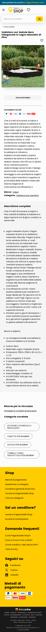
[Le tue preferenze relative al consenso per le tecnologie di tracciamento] (41, 627)
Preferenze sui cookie (25, 622)
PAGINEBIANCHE (15, 615)
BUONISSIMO (23, 617)
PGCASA (6, 615)
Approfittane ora (34, 2)
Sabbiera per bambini (27, 195)
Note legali (21, 620)
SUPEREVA (32, 617)
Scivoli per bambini (17, 444)
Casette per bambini (18, 436)
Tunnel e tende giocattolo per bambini (20, 454)
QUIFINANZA (14, 617)
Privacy (28, 620)
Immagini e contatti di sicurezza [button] (20, 411)
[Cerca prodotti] (39, 18)
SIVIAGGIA (38, 615)
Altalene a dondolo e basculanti (19, 426)
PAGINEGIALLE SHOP (35, 612)
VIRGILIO (13, 612)
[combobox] (23, 19)
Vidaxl (16, 192)
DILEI (32, 615)
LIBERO (7, 612)
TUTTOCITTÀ (26, 615)
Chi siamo (14, 620)
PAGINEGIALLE (22, 612)
